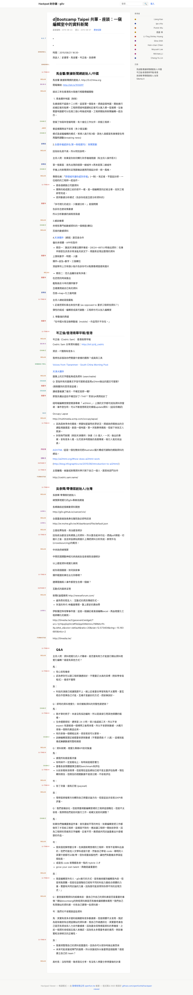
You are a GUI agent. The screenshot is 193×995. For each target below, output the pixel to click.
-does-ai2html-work (89, 458)
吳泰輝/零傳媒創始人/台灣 (147, 75)
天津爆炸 (59, 237)
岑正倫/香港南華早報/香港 (147, 72)
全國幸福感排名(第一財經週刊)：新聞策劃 (76, 144)
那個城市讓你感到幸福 (76, 176)
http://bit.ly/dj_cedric (93, 344)
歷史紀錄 (97, 30)
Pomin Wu (158, 28)
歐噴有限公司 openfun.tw (83, 986)
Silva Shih (158, 41)
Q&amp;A (140, 79)
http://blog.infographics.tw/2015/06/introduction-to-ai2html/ (86, 463)
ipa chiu (159, 23)
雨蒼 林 (159, 32)
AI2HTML (58, 450)
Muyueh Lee (157, 49)
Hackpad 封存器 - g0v (51, 3)
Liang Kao (158, 19)
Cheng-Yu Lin (157, 58)
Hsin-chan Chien (155, 45)
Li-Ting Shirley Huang (153, 36)
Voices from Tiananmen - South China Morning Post (80, 364)
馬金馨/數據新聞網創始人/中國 (149, 69)
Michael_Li (158, 54)
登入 (152, 4)
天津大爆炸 (58, 371)
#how (75, 458)
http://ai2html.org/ (62, 458)
